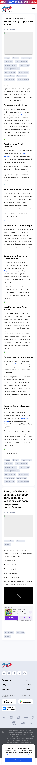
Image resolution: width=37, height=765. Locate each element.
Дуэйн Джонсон (21, 61)
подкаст (7, 544)
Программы (6, 680)
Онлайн (25, 680)
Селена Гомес (9, 76)
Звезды (7, 58)
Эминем (16, 58)
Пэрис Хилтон (23, 72)
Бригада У (20, 541)
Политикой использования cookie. (19, 755)
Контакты (26, 689)
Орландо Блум (9, 79)
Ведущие (5, 685)
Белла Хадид (21, 76)
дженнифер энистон (12, 69)
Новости (5, 689)
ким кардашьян (10, 72)
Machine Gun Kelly (11, 65)
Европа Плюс (9, 541)
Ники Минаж (24, 65)
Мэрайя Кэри (26, 58)
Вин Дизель (9, 61)
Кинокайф (26, 685)
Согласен (18, 760)
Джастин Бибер (23, 79)
